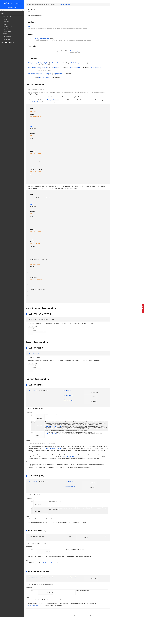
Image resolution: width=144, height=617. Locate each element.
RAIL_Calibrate (43, 67)
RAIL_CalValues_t (76, 67)
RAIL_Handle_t (56, 63)
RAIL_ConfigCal (43, 63)
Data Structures (7, 36)
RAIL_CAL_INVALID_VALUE (53, 426)
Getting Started (7, 17)
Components (6, 21)
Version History (7, 39)
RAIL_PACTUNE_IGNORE (42, 39)
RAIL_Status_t (33, 63)
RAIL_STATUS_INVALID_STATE (73, 457)
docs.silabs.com (12, 7)
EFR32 (5, 24)
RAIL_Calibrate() (34, 605)
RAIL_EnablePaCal (44, 77)
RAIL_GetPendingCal (45, 73)
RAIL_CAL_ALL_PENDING (52, 433)
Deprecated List (7, 29)
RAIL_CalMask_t (74, 51)
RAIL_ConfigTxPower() (49, 563)
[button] (143, 308)
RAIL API (5, 19)
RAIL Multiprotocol (7, 26)
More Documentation (7, 42)
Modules (5, 33)
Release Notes (7, 31)
